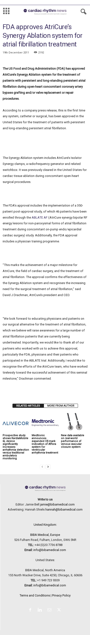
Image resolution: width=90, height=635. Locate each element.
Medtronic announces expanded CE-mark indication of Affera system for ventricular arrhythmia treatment (45, 444)
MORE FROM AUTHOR (60, 405)
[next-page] (48, 466)
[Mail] (50, 610)
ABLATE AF (40, 217)
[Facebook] (31, 610)
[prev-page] (42, 466)
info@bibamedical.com (49, 550)
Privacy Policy (61, 595)
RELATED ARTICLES (28, 405)
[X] (59, 610)
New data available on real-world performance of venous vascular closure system (72, 441)
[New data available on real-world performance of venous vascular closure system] (74, 423)
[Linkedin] (41, 610)
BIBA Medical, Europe (45, 535)
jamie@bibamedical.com (57, 504)
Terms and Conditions (35, 595)
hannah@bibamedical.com (64, 509)
